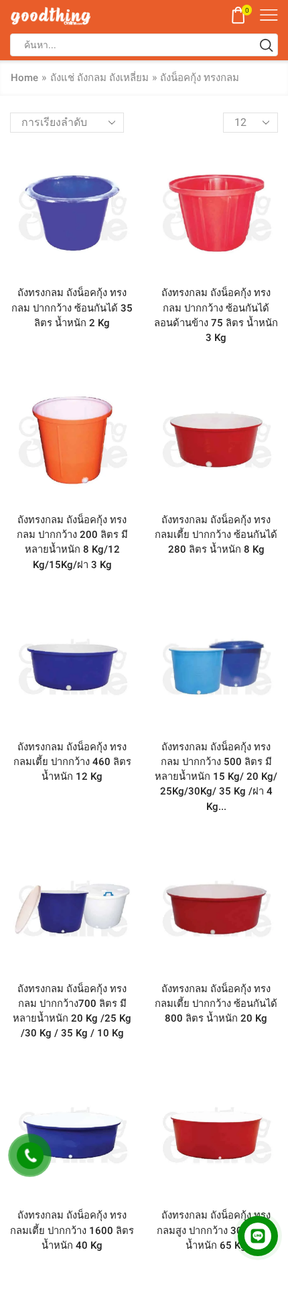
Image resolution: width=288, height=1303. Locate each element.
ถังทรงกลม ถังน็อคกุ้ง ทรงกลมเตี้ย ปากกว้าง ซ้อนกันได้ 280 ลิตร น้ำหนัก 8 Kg (216, 534)
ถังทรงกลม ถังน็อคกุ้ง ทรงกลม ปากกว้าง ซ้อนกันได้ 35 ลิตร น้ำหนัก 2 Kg (72, 307)
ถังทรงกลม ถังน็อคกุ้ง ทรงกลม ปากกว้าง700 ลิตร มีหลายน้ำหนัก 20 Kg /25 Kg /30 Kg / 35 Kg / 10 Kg (72, 1011)
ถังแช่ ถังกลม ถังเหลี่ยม (99, 78)
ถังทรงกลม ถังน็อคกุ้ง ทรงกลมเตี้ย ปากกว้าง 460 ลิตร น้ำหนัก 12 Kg (72, 761)
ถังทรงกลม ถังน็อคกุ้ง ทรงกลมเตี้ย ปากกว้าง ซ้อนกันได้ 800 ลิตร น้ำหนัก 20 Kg (216, 1003)
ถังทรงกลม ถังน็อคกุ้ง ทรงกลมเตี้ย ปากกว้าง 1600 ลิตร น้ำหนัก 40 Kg (72, 1230)
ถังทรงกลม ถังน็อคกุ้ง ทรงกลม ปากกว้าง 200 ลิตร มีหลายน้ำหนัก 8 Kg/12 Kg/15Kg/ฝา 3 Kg (72, 542)
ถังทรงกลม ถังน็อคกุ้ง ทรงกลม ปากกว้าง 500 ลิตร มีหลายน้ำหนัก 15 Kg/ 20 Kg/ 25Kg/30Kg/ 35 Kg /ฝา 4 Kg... (216, 777)
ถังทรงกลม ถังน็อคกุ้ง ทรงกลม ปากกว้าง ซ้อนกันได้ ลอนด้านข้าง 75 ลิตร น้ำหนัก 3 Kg (216, 315)
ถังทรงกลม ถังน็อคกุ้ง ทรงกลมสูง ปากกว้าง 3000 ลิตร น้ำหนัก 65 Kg (216, 1230)
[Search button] (266, 45)
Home (24, 78)
